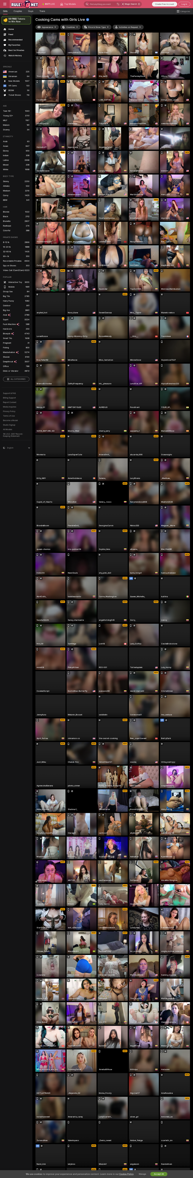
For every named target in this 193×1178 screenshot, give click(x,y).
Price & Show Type (97, 27)
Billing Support (9, 398)
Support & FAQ (9, 393)
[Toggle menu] (5, 4)
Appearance (47, 27)
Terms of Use (9, 416)
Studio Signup (9, 425)
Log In (184, 4)
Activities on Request (128, 27)
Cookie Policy (126, 1174)
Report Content (9, 402)
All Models (7, 429)
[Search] (118, 4)
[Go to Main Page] (25, 4)
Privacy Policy (9, 411)
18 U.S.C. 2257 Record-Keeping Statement (13, 435)
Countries (70, 27)
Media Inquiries (9, 407)
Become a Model (10, 420)
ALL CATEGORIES (18, 379)
